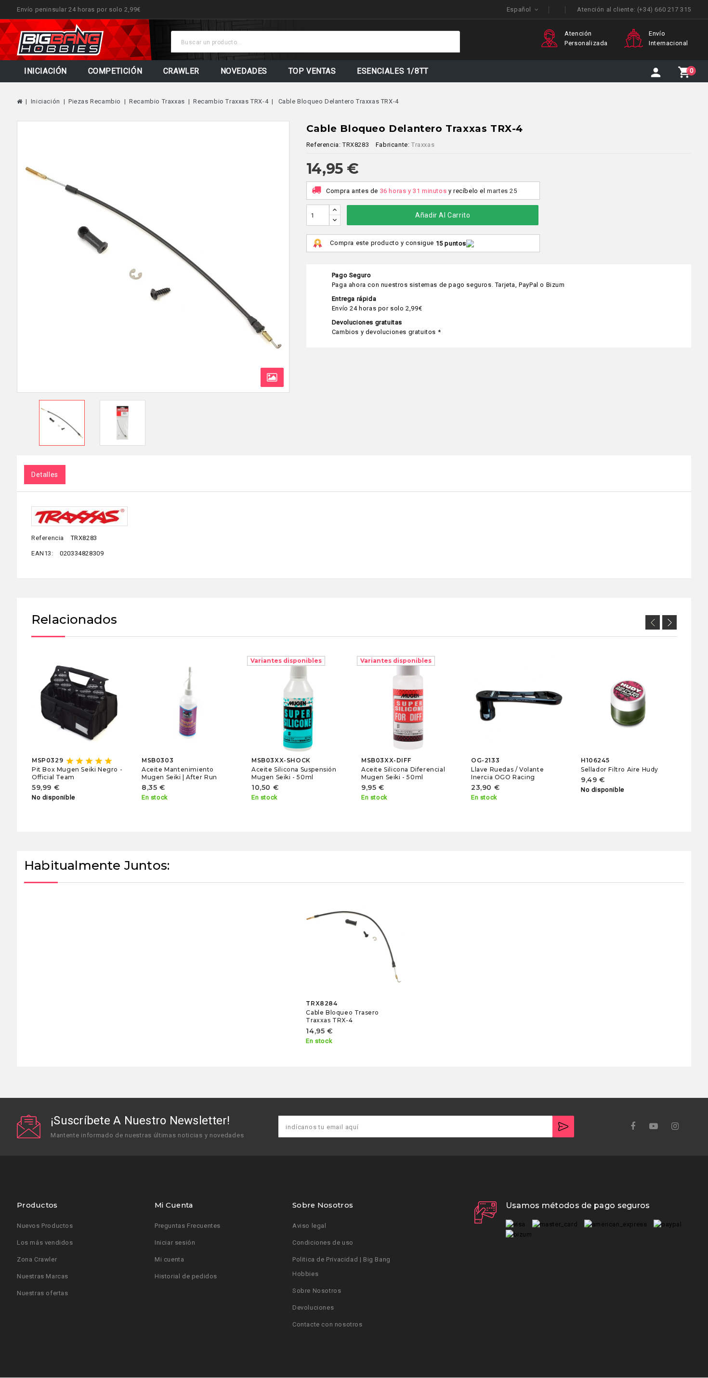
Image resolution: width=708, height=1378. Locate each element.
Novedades (244, 71)
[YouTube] (656, 1126)
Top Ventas (312, 71)
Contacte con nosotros (327, 1324)
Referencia (47, 538)
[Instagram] (678, 1126)
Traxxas (422, 144)
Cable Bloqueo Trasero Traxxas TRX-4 (342, 1016)
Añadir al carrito (442, 215)
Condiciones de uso (323, 1243)
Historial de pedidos (186, 1276)
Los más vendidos (45, 1243)
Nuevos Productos (45, 1226)
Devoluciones (313, 1308)
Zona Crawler (37, 1259)
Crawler (181, 71)
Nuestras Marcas (42, 1276)
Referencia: (323, 144)
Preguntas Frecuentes (188, 1226)
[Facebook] (636, 1126)
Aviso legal (309, 1226)
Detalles (44, 474)
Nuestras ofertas (42, 1293)
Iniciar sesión (175, 1243)
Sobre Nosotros (316, 1291)
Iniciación (45, 71)
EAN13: (42, 553)
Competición (115, 71)
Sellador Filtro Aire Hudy (619, 769)
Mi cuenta (169, 1259)
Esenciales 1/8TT (393, 71)
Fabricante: (393, 144)
